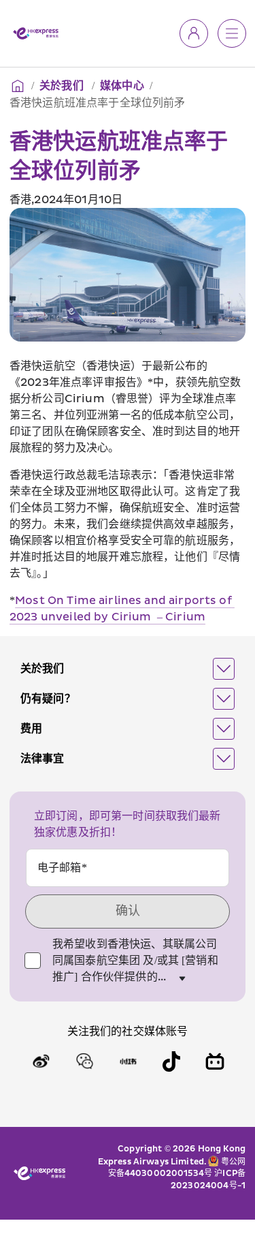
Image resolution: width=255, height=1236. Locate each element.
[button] (127, 669)
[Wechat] (84, 1061)
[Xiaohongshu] (128, 1061)
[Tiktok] (171, 1061)
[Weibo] (41, 1061)
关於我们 (62, 86)
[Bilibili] (215, 1061)
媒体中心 (122, 86)
